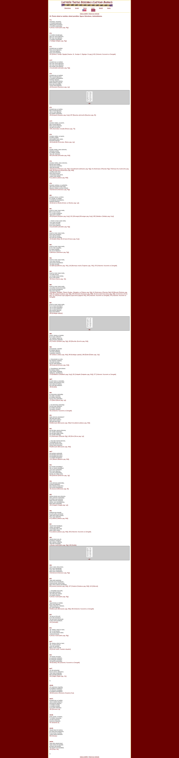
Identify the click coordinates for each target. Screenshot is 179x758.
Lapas (93, 8)
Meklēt (101, 8)
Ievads (77, 8)
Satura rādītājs (84, 13)
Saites (109, 8)
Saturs (85, 8)
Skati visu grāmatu (94, 13)
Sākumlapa (67, 8)
